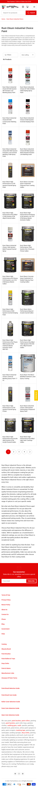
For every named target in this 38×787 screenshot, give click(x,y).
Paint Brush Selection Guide (11, 688)
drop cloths (25, 733)
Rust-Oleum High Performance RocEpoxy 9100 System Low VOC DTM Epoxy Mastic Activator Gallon (27, 216)
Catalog (4, 644)
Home (3, 19)
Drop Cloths (5, 663)
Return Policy (6, 604)
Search (32, 13)
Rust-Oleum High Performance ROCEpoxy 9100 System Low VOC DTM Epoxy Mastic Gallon (10, 280)
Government (6, 629)
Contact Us (5, 614)
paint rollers (26, 721)
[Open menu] (34, 7)
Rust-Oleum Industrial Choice (15, 19)
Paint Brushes (6, 654)
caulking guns (12, 725)
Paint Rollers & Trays (8, 658)
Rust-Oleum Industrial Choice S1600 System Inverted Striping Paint (27, 119)
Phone (4, 619)
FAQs (3, 634)
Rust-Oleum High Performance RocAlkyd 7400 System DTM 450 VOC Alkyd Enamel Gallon (27, 343)
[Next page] (30, 452)
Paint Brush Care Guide (9, 695)
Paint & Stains (6, 668)
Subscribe (31, 581)
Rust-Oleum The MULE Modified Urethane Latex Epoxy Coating (27, 376)
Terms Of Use (6, 595)
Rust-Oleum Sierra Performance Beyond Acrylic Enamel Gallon (27, 311)
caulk (19, 725)
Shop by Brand (6, 649)
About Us (4, 609)
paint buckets (10, 723)
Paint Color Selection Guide (10, 708)
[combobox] (19, 13)
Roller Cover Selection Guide (11, 701)
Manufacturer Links (8, 673)
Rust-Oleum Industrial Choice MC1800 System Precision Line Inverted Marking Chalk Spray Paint (10, 152)
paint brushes (16, 721)
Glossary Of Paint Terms (9, 678)
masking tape (20, 730)
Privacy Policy (6, 600)
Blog (3, 624)
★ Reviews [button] (36, 395)
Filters (9, 55)
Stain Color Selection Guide (10, 715)
